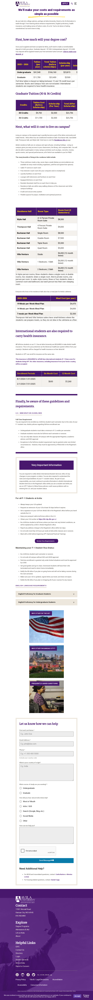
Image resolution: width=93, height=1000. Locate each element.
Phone (22, 750)
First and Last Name (26, 730)
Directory (19, 953)
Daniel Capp (55, 880)
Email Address (25, 740)
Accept (77, 996)
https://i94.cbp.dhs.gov (47, 519)
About (18, 936)
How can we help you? (27, 826)
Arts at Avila (20, 963)
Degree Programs (22, 926)
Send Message (44, 860)
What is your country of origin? (30, 763)
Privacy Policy (21, 979)
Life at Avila (20, 933)
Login (18, 956)
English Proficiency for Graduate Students (34, 594)
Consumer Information (39, 985)
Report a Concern (22, 966)
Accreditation (57, 979)
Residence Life (59, 140)
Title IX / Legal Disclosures (39, 979)
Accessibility (22, 985)
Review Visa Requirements (45, 541)
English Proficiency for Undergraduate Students (36, 602)
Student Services (22, 959)
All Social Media (43, 975)
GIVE (17, 946)
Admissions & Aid (22, 929)
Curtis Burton (60, 874)
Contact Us (20, 950)
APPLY (65, 3)
